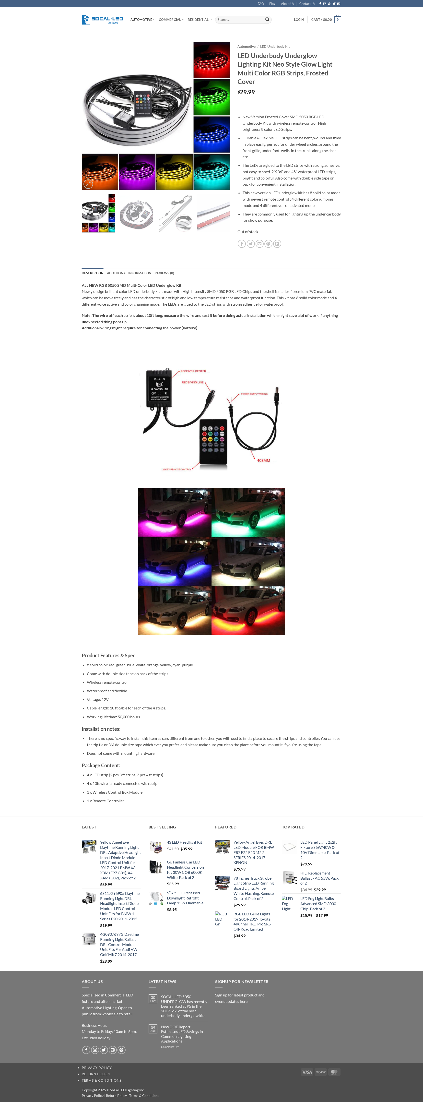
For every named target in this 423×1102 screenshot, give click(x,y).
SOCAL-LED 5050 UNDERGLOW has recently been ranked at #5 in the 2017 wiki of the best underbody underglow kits (184, 1006)
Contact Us (307, 4)
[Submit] (267, 20)
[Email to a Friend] (260, 244)
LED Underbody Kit (275, 46)
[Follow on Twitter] (334, 4)
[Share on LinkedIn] (277, 244)
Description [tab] (93, 273)
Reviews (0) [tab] (164, 273)
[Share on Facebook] (242, 244)
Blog (272, 4)
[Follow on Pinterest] (122, 1050)
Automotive (141, 20)
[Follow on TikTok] (329, 4)
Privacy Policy (97, 1068)
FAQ (261, 4)
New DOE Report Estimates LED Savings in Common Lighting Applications (182, 1033)
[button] (299, 19)
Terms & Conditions (101, 1080)
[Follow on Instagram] (324, 4)
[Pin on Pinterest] (268, 244)
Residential (198, 20)
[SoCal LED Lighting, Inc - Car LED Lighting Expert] (102, 20)
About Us (287, 4)
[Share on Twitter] (251, 244)
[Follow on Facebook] (320, 4)
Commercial (170, 20)
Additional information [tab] (129, 273)
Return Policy (96, 1074)
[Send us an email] (338, 4)
